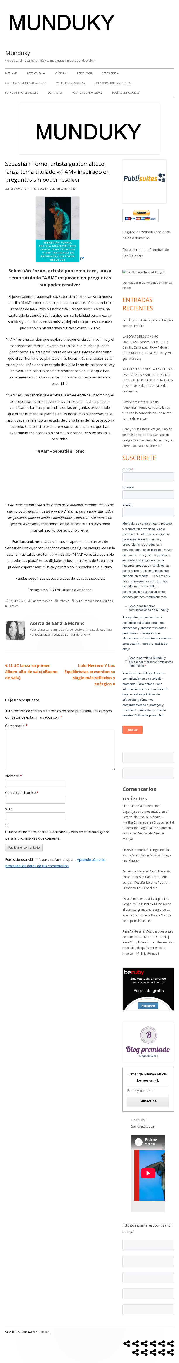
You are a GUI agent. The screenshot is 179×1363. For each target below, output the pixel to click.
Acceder (44, 1331)
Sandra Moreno (15, 188)
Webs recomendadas (70, 83)
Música (59, 73)
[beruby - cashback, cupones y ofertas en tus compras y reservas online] (148, 988)
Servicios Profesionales (21, 93)
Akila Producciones (88, 601)
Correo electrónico (22, 792)
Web (9, 809)
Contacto (54, 93)
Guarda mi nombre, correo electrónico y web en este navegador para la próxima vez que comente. (57, 835)
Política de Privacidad (87, 93)
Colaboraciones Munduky (112, 83)
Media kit (11, 73)
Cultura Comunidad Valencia (26, 83)
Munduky (17, 53)
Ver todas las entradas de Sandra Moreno (58, 634)
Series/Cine (109, 73)
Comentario (16, 725)
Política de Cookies (125, 93)
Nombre (13, 776)
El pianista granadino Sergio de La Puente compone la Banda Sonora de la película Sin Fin (146, 914)
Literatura (34, 73)
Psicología (85, 73)
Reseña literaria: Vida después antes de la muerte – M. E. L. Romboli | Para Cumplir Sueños (147, 936)
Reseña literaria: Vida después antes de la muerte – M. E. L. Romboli (148, 947)
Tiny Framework (25, 1331)
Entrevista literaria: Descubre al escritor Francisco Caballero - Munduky (146, 876)
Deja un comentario (63, 188)
